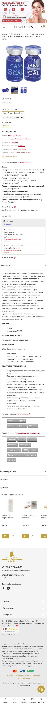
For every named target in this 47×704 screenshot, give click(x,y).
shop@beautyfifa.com (13, 575)
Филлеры (11, 460)
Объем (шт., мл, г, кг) (9, 110)
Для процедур (38, 34)
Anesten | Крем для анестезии (28, 516)
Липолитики (12, 444)
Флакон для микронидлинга (7, 516)
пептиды (21, 145)
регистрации (25, 162)
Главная (5, 34)
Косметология (16, 34)
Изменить (7, 224)
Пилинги (33, 450)
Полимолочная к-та (15, 455)
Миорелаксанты (14, 450)
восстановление (19, 149)
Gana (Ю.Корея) (14, 135)
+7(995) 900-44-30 (12, 567)
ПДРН (25, 450)
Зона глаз (12, 439)
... (27, 34)
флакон (6, 125)
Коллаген (22, 439)
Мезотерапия (25, 444)
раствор (15, 142)
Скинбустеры (30, 455)
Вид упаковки (6, 122)
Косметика (33, 425)
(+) (11, 172)
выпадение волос (23, 152)
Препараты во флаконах (17, 425)
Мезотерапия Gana (22, 139)
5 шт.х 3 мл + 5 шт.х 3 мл (13, 117)
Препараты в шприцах (16, 420)
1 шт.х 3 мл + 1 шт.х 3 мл (13, 113)
